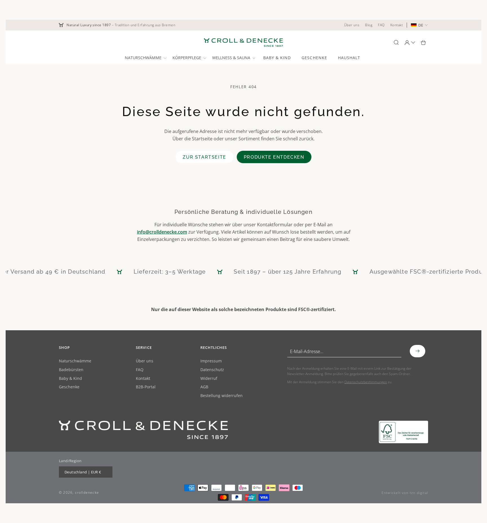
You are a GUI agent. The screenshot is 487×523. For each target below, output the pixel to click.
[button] (145, 58)
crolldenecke (87, 492)
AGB (204, 387)
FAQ (139, 369)
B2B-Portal (146, 387)
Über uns (144, 361)
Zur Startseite (204, 157)
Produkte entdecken (274, 157)
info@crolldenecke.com (162, 232)
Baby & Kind (70, 378)
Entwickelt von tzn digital (405, 492)
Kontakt (143, 378)
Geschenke (69, 387)
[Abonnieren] (417, 351)
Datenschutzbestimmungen (365, 382)
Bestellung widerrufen (221, 395)
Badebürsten (71, 369)
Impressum (211, 361)
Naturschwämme (75, 361)
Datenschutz (212, 369)
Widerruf (208, 378)
